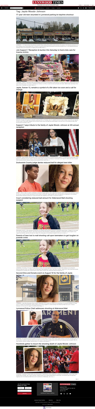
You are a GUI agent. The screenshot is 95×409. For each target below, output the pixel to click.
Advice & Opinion (86, 5)
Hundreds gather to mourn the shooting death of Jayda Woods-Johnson (46, 344)
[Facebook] (78, 8)
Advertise (51, 400)
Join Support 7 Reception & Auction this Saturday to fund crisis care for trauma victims (45, 51)
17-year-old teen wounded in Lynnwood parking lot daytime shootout (45, 15)
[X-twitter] (81, 8)
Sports (93, 5)
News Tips (59, 400)
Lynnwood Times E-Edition (47, 393)
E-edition (80, 5)
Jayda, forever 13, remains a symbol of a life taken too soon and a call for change (46, 88)
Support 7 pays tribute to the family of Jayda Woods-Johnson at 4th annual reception (47, 126)
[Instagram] (83, 8)
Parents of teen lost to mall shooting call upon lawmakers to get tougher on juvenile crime (47, 236)
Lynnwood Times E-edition (39, 400)
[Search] (23, 8)
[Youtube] (86, 8)
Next (77, 379)
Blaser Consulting (50, 404)
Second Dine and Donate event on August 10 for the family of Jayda (44, 273)
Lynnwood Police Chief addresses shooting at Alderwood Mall (41, 308)
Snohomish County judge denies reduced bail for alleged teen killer (44, 162)
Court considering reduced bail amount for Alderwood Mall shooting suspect (44, 199)
